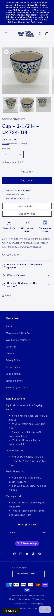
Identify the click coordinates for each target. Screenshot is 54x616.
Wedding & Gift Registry (18, 340)
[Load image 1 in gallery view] (10, 104)
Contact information (28, 608)
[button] (6, 33)
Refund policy (24, 599)
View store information (17, 198)
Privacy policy (39, 599)
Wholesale (11, 346)
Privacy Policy (13, 360)
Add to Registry (27, 206)
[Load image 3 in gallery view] (43, 104)
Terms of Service (14, 380)
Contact (10, 353)
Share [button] (8, 295)
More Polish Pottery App (18, 333)
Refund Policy (13, 367)
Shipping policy (37, 604)
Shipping (5, 143)
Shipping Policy (13, 374)
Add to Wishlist (27, 213)
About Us (10, 326)
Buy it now (27, 180)
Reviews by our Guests (17, 387)
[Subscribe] (43, 532)
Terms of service (21, 604)
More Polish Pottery (25, 595)
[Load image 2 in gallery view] (27, 104)
